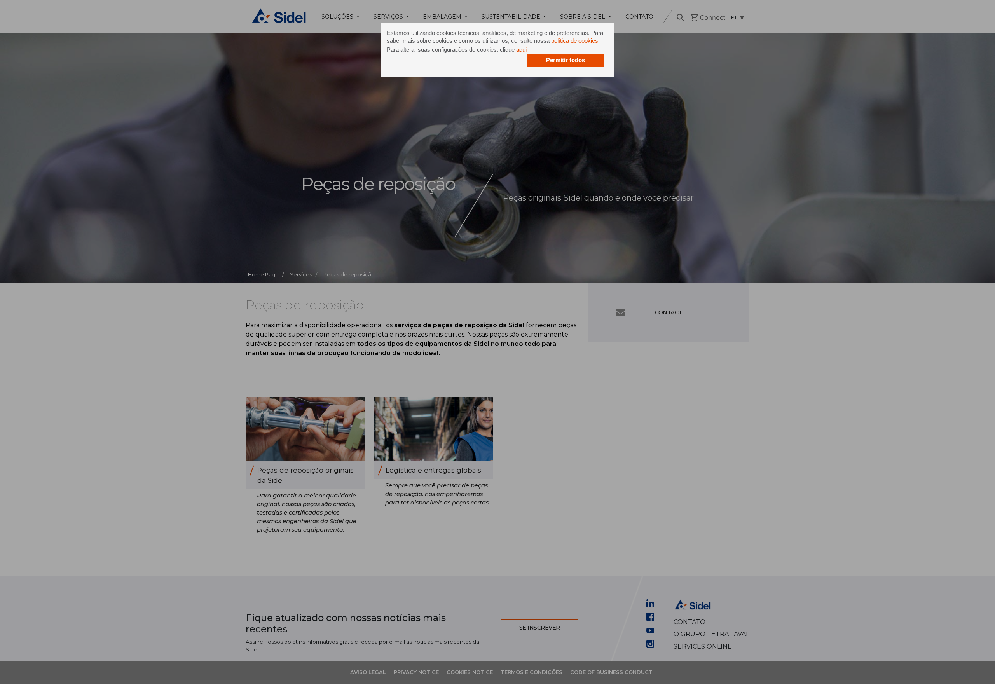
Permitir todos (565, 60)
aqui (521, 49)
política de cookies (574, 40)
